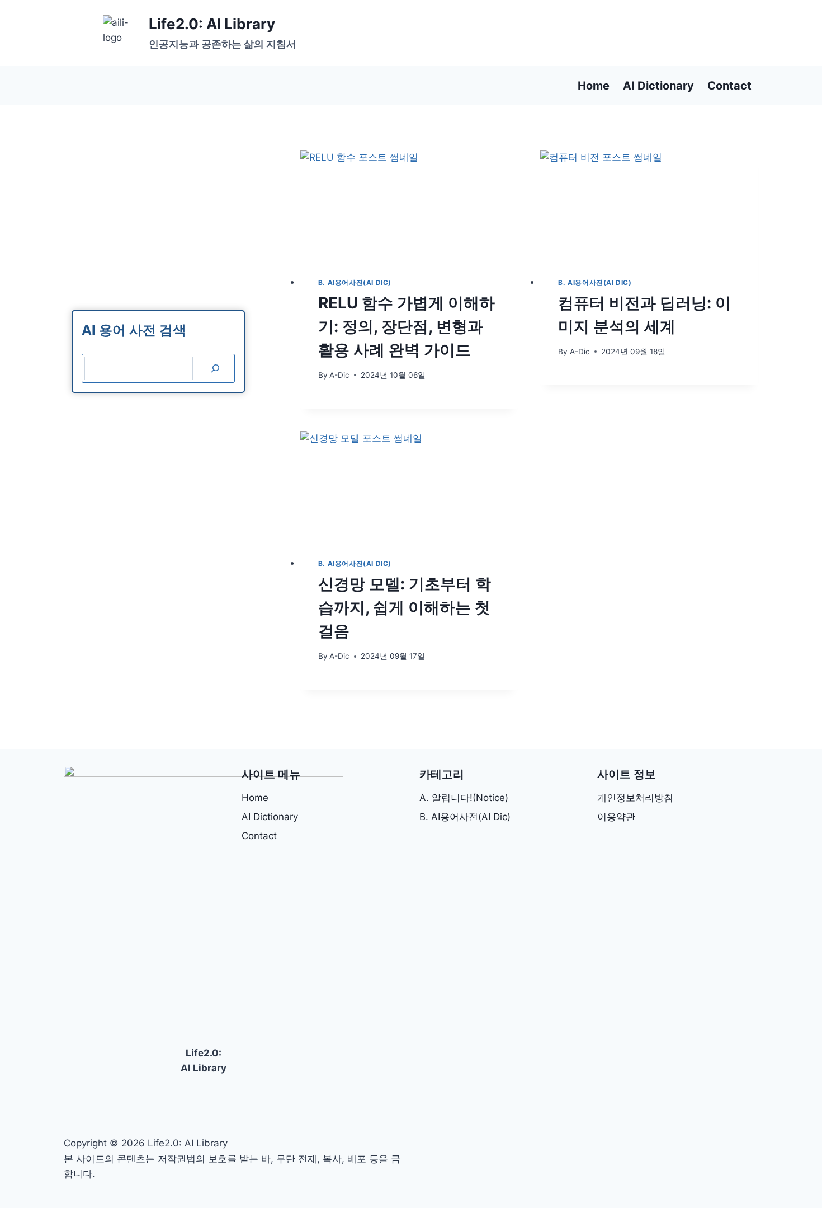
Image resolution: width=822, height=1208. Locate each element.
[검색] (215, 369)
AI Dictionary (658, 85)
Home (594, 85)
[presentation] (409, 204)
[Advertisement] (554, 33)
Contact (729, 85)
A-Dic (339, 375)
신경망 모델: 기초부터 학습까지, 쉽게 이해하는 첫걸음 (404, 607)
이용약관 (616, 816)
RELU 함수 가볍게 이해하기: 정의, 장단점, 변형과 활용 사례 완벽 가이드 (406, 326)
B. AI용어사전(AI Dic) (354, 282)
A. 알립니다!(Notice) (463, 797)
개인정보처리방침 (635, 797)
